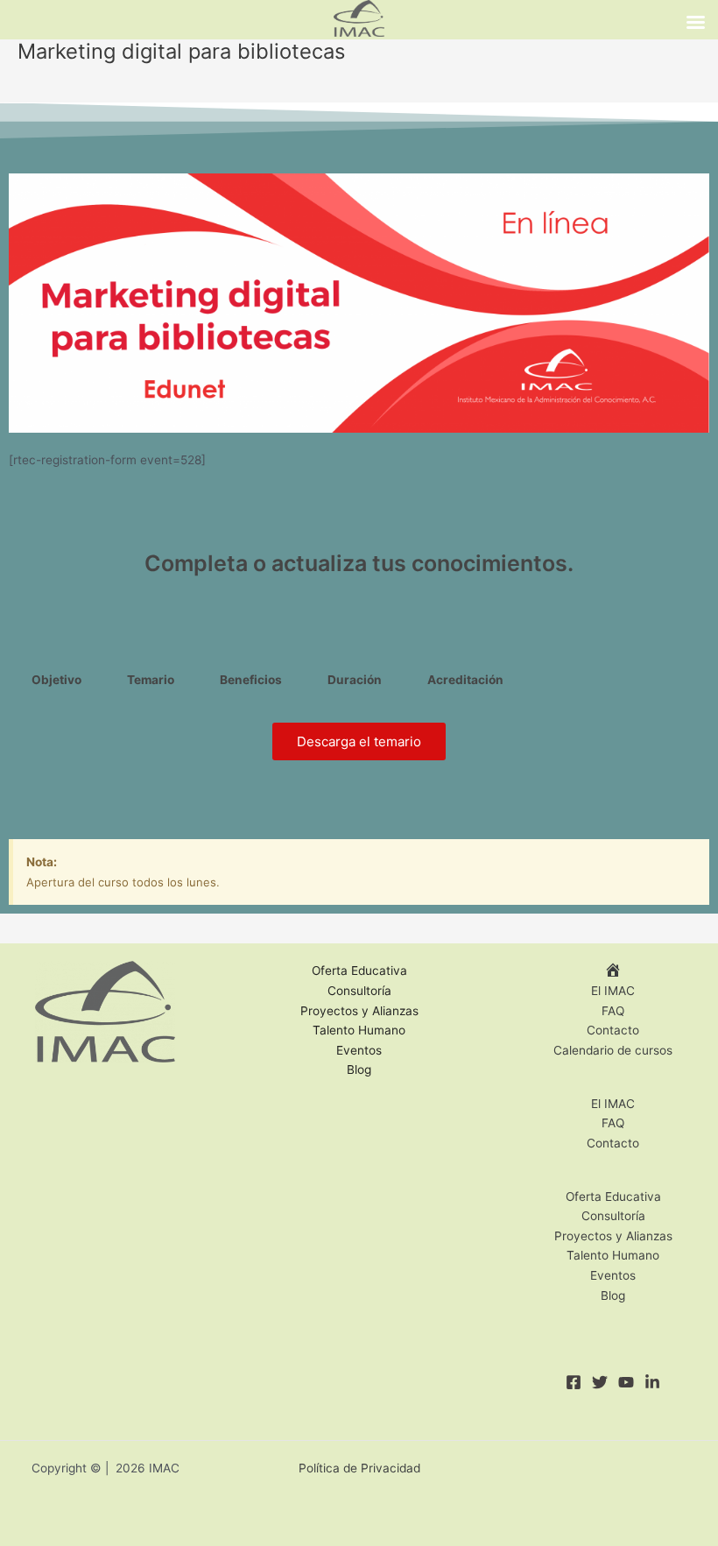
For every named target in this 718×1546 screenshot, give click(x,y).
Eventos (359, 1050)
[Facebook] (573, 1382)
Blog (359, 1069)
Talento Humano (359, 1030)
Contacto (613, 1030)
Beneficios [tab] (251, 680)
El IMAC (613, 991)
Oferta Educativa (359, 971)
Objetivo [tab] (56, 680)
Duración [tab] (354, 680)
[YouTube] (626, 1382)
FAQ (613, 1011)
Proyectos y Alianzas (359, 1011)
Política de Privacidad (359, 1468)
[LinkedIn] (652, 1382)
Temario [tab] (150, 680)
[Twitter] (600, 1382)
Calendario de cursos (612, 1050)
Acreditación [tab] (465, 680)
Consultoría (359, 991)
